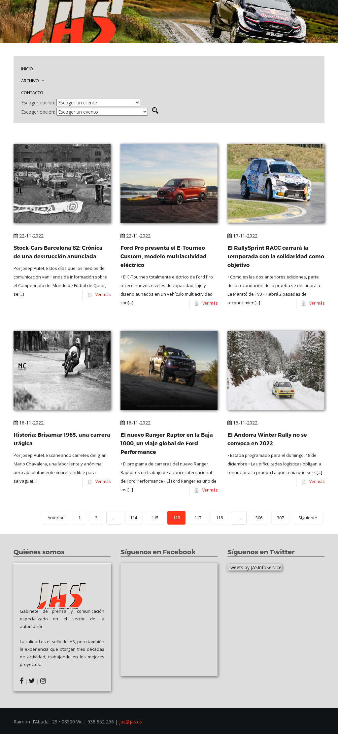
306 (258, 518)
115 (155, 518)
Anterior (56, 518)
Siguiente (307, 518)
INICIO (27, 69)
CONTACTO (32, 92)
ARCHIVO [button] (30, 81)
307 (280, 518)
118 (219, 518)
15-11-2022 (244, 423)
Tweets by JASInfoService (254, 567)
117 (197, 518)
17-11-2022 (244, 236)
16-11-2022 (31, 423)
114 (133, 518)
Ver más (102, 294)
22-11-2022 (31, 236)
